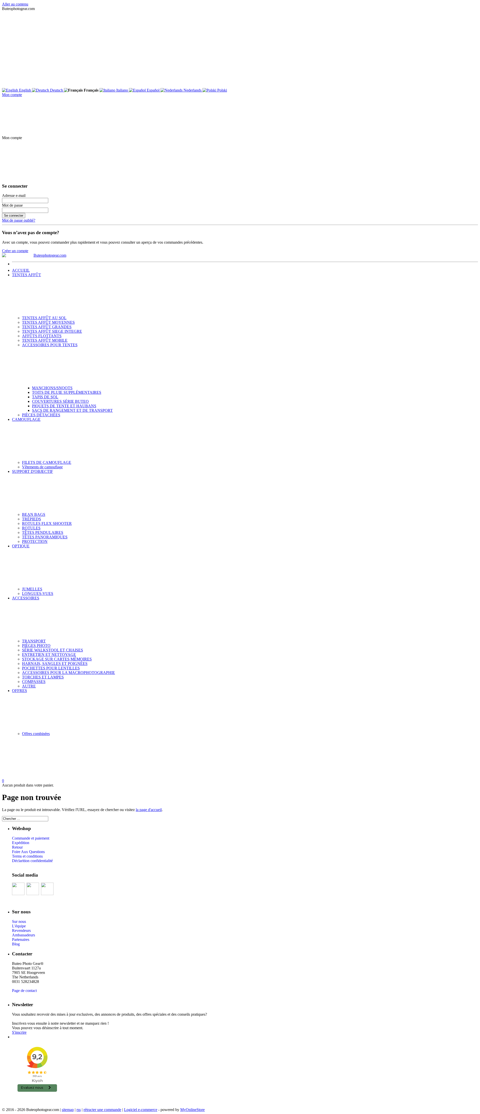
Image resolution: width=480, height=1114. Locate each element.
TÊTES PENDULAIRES (42, 532)
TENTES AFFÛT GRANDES (47, 327)
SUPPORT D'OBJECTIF (32, 471)
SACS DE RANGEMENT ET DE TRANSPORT (72, 410)
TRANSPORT (34, 641)
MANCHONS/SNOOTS (52, 388)
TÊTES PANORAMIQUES (45, 537)
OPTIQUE (21, 546)
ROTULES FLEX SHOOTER (47, 523)
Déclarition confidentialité (32, 861)
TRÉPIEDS (31, 519)
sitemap (68, 1109)
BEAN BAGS (33, 514)
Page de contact (24, 990)
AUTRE (29, 686)
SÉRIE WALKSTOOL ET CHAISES (52, 650)
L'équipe (19, 926)
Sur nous (19, 921)
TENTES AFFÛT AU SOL (44, 318)
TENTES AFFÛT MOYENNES (48, 322)
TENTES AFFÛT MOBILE (45, 340)
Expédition (20, 843)
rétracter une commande (102, 1109)
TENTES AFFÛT (26, 275)
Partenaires (20, 939)
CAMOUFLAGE (26, 419)
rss (78, 1109)
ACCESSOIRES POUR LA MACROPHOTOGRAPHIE (68, 672)
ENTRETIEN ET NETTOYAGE (49, 654)
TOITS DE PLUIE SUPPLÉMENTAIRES (66, 392)
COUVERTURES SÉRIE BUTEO (60, 401)
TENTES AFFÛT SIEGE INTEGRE (52, 331)
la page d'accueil (149, 810)
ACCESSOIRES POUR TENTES (50, 345)
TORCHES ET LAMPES (43, 677)
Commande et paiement (30, 838)
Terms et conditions (27, 856)
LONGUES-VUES (37, 593)
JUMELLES (32, 589)
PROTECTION (35, 541)
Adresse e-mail (14, 195)
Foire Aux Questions (28, 852)
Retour (17, 847)
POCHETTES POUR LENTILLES (51, 668)
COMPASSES (34, 681)
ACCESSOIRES (25, 598)
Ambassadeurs (23, 935)
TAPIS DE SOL (45, 397)
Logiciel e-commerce (140, 1109)
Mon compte (12, 95)
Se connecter (13, 215)
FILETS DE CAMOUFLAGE (46, 462)
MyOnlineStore (192, 1109)
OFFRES (19, 690)
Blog (16, 944)
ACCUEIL (21, 270)
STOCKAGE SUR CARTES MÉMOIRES (57, 659)
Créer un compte (15, 251)
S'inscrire (19, 1032)
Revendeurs (21, 930)
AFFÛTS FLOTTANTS (42, 336)
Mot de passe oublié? (18, 220)
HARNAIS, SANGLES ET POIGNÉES (55, 663)
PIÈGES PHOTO (36, 645)
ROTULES (31, 528)
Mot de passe (12, 205)
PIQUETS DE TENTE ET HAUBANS (64, 406)
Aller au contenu (15, 4)
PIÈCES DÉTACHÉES (41, 415)
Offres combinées (36, 733)
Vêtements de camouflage (42, 467)
